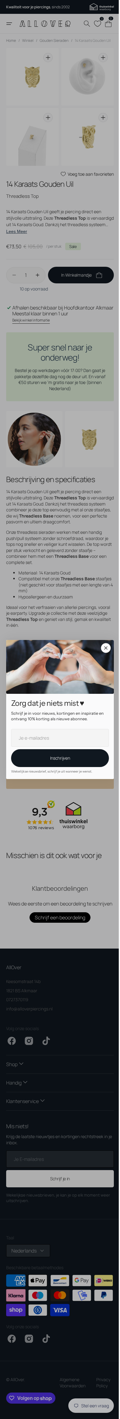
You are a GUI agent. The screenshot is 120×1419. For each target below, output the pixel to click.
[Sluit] (104, 648)
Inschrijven (58, 758)
